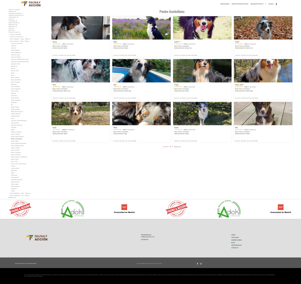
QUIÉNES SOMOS (236, 240)
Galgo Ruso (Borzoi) (17, 111)
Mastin (13, 129)
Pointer (13, 166)
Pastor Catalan (15, 148)
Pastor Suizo (14, 159)
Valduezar (14, 188)
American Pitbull (16, 57)
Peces (10, 30)
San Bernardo (15, 177)
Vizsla (13, 191)
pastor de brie (15, 150)
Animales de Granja (14, 13)
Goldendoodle (15, 116)
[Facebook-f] (197, 264)
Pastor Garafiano (16, 152)
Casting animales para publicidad (35, 276)
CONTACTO (234, 248)
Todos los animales (14, 9)
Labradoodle (14, 123)
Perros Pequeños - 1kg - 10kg (18, 195)
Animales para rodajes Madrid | (217, 274)
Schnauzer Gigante (16, 179)
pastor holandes (16, 154)
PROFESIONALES (236, 245)
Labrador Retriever (16, 125)
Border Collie (15, 70)
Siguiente (177, 146)
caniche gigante (15, 89)
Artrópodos (12, 17)
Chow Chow (14, 91)
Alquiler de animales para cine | (189, 274)
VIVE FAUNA (235, 237)
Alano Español (15, 50)
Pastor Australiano (72, 55)
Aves (10, 19)
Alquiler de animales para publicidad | (124, 274)
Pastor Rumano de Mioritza (19, 157)
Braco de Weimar (16, 80)
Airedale (13, 45)
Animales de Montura (15, 15)
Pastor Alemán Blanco (17, 136)
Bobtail (13, 68)
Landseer (13, 127)
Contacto (270, 4)
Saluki (13, 173)
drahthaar (14, 102)
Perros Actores (13, 32)
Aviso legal (160, 263)
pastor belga (14, 141)
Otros (10, 28)
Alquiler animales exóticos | (229, 274)
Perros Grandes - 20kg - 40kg (19, 41)
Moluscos (11, 26)
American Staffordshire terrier (20, 59)
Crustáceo (12, 21)
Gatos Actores (13, 22)
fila (12, 104)
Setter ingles (14, 184)
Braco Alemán (15, 77)
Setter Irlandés (15, 186)
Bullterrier (14, 84)
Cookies (146, 263)
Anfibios (11, 11)
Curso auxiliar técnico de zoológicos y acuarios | (60, 274)
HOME (233, 235)
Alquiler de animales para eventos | (139, 274)
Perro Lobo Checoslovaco (18, 163)
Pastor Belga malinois (17, 145)
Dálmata (13, 93)
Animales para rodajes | (151, 274)
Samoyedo (14, 175)
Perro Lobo (14, 161)
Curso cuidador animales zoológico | (32, 274)
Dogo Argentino (15, 100)
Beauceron (14, 66)
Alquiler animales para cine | (260, 274)
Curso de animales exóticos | (109, 274)
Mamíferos (12, 24)
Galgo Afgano (15, 107)
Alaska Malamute (16, 52)
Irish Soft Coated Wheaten (19, 120)
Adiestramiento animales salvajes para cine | (244, 274)
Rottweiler (14, 170)
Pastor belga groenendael (18, 143)
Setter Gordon (15, 182)
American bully (15, 55)
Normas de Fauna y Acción (152, 263)
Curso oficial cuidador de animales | (78, 274)
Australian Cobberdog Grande (20, 61)
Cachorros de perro (15, 36)
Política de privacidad (140, 263)
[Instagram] (201, 264)
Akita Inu (13, 48)
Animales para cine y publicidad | (163, 274)
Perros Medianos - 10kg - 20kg (19, 193)
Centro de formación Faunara (240, 4)
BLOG (233, 242)
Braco (12, 75)
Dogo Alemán (15, 98)
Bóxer (12, 73)
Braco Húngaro (15, 82)
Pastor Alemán (15, 134)
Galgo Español (15, 109)
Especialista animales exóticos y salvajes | (94, 274)
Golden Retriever (16, 114)
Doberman (14, 95)
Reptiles (11, 197)
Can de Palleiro (15, 86)
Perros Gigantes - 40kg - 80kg (19, 39)
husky (12, 118)
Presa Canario (15, 168)
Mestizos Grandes (16, 132)
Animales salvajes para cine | (176, 274)
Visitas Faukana (224, 4)
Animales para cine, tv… (257, 4)
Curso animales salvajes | (45, 274)
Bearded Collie (15, 64)
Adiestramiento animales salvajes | (203, 274)
